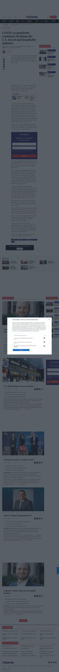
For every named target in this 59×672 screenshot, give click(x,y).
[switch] (43, 338)
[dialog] (29, 336)
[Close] (49, 320)
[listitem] (29, 335)
